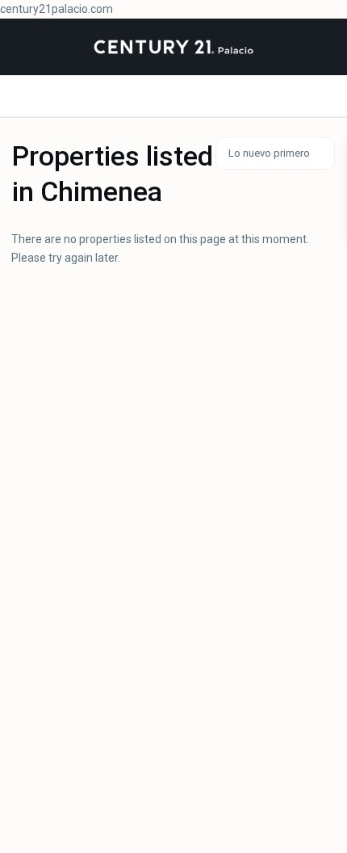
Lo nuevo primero (269, 153)
